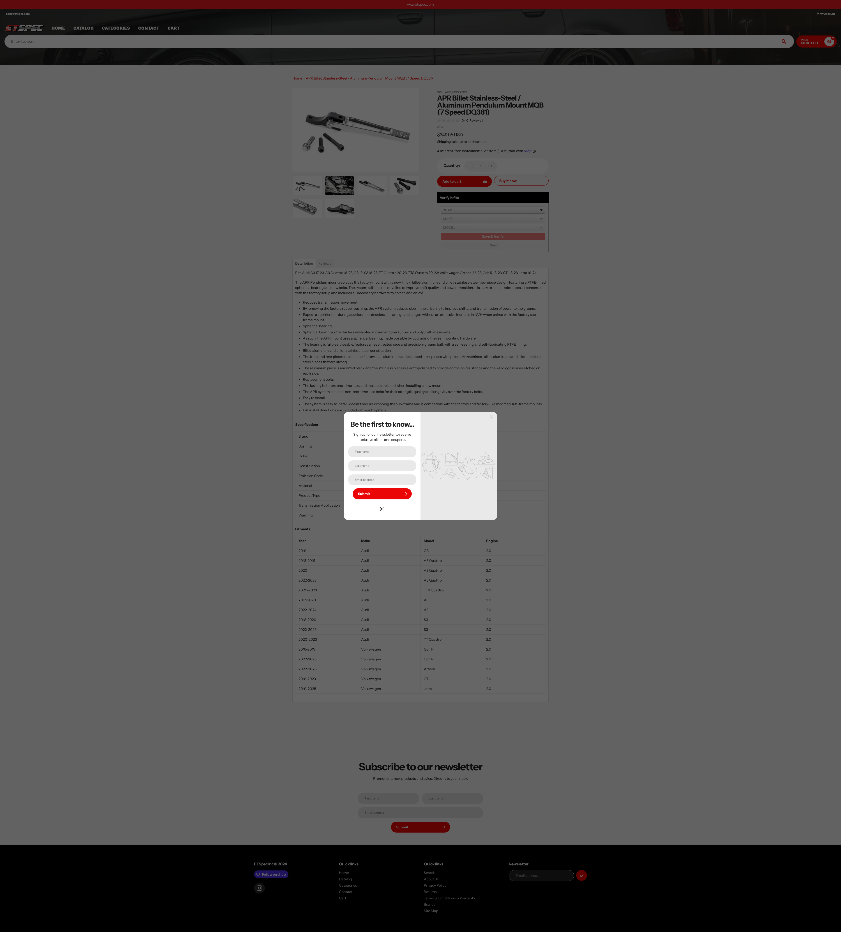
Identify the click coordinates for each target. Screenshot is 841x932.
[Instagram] (382, 508)
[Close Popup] (491, 417)
